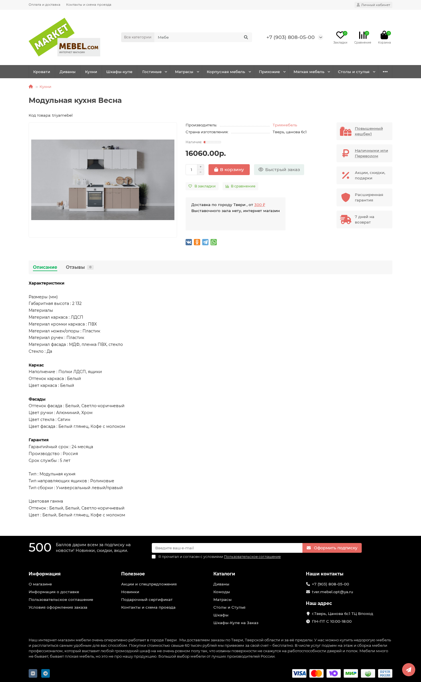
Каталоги (224, 574)
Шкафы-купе (119, 71)
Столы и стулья (353, 71)
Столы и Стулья (229, 607)
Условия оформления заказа (58, 607)
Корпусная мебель (226, 71)
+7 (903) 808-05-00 (290, 37)
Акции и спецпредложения (149, 584)
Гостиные (152, 71)
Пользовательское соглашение (61, 599)
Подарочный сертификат (147, 599)
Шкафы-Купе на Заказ (235, 622)
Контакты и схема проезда (88, 5)
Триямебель (285, 125)
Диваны (68, 71)
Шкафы (221, 615)
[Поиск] (246, 37)
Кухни (91, 71)
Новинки (130, 591)
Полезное (133, 574)
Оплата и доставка (44, 5)
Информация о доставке (54, 591)
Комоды (221, 591)
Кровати (41, 71)
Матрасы (184, 71)
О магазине (40, 584)
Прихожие (269, 71)
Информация (45, 574)
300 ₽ (259, 204)
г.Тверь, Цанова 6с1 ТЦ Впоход (342, 613)
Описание (45, 267)
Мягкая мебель (309, 71)
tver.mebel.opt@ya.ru (332, 591)
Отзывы (78, 267)
